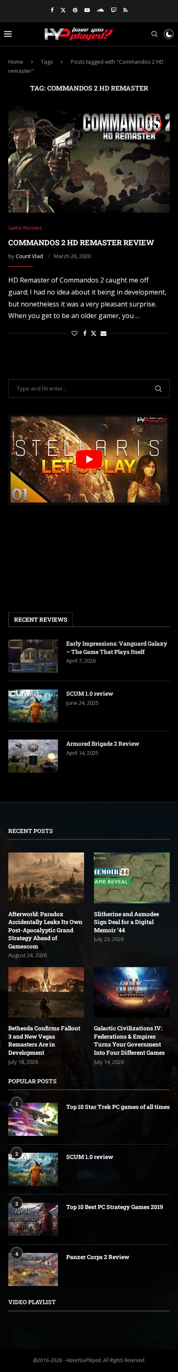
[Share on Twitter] (93, 333)
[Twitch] (113, 10)
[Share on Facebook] (85, 333)
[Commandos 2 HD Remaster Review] (89, 159)
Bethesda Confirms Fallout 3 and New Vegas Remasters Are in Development (44, 1040)
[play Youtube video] (89, 459)
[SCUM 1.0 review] (33, 706)
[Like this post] (74, 333)
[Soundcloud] (100, 10)
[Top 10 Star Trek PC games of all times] (33, 1119)
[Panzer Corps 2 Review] (33, 1269)
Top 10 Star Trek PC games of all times (118, 1107)
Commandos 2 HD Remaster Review (81, 242)
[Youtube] (87, 10)
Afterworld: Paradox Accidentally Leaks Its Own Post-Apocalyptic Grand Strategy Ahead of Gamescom (45, 930)
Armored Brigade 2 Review (102, 743)
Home (15, 61)
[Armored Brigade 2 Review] (33, 756)
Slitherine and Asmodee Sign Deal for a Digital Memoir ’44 (126, 922)
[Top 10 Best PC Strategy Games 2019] (33, 1219)
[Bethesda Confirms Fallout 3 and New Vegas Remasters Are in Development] (46, 992)
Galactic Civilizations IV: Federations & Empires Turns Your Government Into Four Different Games (129, 1040)
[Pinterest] (75, 10)
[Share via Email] (103, 333)
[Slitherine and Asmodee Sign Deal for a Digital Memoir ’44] (132, 877)
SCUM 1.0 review (89, 693)
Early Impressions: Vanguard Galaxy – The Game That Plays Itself (116, 647)
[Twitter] (63, 10)
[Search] (154, 34)
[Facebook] (52, 10)
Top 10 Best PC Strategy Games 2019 (114, 1207)
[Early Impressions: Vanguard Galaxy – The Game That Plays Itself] (33, 656)
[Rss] (125, 10)
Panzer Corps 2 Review (97, 1257)
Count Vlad (29, 256)
